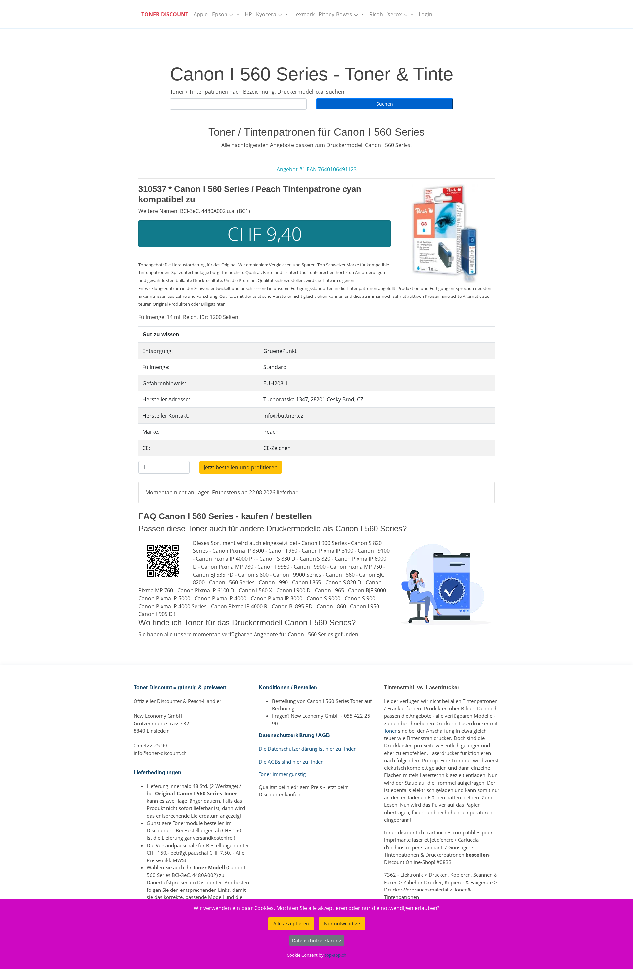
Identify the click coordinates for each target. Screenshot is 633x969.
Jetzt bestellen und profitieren (241, 467)
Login (425, 14)
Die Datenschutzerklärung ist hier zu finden (308, 748)
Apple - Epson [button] (211, 14)
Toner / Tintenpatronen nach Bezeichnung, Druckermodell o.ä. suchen (257, 91)
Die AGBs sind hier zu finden (291, 761)
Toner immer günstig (282, 774)
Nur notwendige (342, 924)
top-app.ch (335, 955)
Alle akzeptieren (291, 924)
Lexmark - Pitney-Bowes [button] (323, 14)
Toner (390, 730)
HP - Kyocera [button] (261, 14)
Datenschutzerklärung (316, 940)
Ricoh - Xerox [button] (386, 14)
